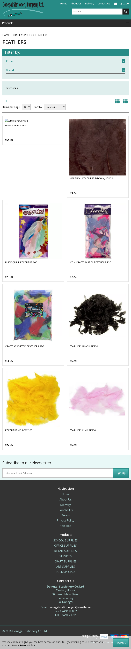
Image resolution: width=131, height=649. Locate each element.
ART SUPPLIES (65, 566)
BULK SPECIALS (65, 572)
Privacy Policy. (27, 645)
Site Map (65, 526)
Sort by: (38, 107)
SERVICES (66, 556)
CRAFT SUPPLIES (22, 35)
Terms (65, 515)
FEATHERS (41, 35)
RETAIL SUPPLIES (65, 551)
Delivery (89, 3)
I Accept (121, 642)
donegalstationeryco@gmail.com (70, 607)
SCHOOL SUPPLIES (65, 540)
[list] (125, 101)
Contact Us (104, 3)
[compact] (117, 101)
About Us (76, 3)
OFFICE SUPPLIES (65, 545)
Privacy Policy (65, 520)
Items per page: (11, 107)
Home (63, 3)
